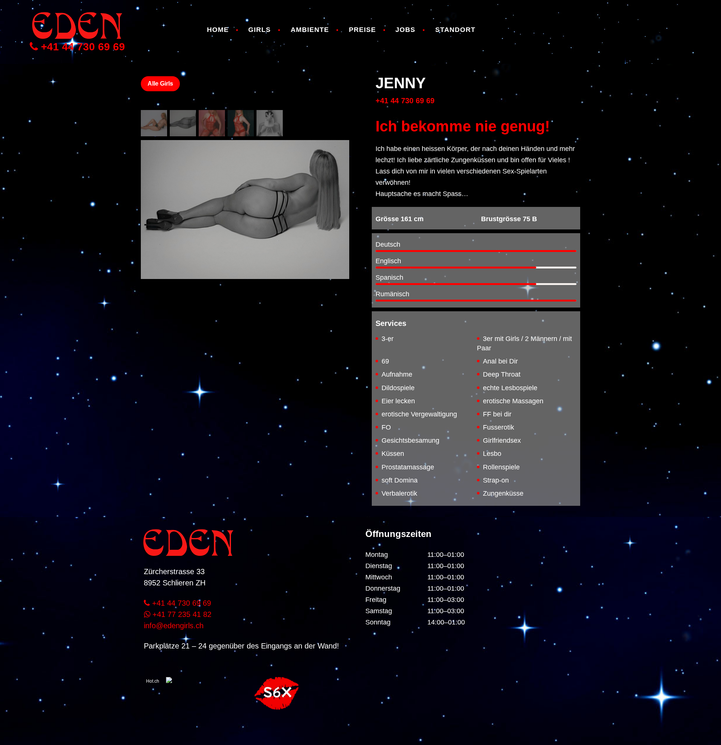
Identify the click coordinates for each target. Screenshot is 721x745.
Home (218, 29)
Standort (455, 29)
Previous (152, 307)
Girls (259, 29)
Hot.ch (152, 681)
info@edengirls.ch (174, 625)
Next (337, 307)
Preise (362, 29)
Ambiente (310, 29)
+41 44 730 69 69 (81, 47)
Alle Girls (160, 83)
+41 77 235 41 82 (180, 614)
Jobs (405, 29)
